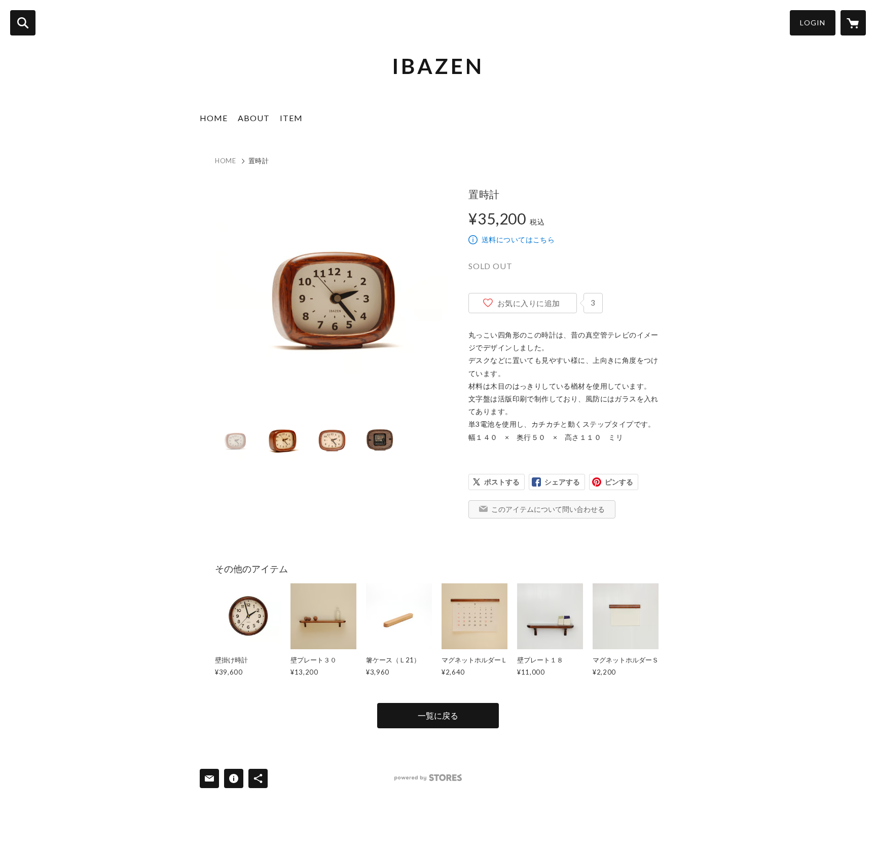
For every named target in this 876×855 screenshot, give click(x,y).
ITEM (291, 118)
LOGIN (812, 22)
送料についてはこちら (518, 239)
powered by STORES (428, 778)
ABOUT (254, 118)
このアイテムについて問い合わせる (548, 509)
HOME (214, 118)
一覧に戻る (438, 715)
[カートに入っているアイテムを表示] (853, 22)
